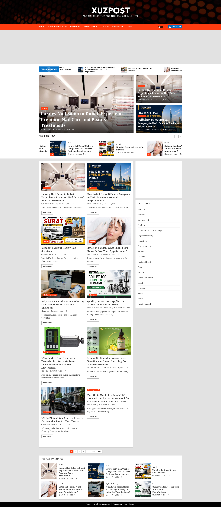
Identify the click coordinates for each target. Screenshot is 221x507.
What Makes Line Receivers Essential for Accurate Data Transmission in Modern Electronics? (58, 362)
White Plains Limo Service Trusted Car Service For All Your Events (62, 419)
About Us (104, 27)
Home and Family (145, 277)
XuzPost (110, 10)
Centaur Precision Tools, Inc (100, 308)
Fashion (44, 108)
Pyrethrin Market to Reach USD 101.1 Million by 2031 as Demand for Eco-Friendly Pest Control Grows (108, 398)
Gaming (141, 267)
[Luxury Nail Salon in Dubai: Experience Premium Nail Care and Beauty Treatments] (63, 177)
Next (99, 451)
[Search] (165, 27)
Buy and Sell (143, 220)
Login (129, 27)
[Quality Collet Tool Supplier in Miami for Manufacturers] (109, 284)
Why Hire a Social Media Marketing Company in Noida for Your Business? (62, 304)
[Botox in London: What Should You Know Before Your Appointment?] (143, 148)
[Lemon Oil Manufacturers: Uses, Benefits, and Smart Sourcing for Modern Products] (109, 341)
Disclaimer (75, 27)
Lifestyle (141, 288)
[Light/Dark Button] (160, 27)
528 (93, 451)
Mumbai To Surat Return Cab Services (119, 148)
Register (177, 27)
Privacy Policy (90, 27)
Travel (107, 144)
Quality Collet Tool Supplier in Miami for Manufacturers (105, 303)
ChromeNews (118, 504)
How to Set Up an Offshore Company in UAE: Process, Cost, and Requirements (159, 123)
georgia (46, 311)
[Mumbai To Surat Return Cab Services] (95, 148)
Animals (141, 209)
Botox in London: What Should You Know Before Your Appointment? (167, 148)
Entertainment (144, 246)
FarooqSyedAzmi (49, 130)
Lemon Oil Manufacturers (99, 368)
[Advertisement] (110, 47)
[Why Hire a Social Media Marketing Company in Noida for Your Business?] (63, 284)
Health (155, 143)
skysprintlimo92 (49, 425)
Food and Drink (144, 262)
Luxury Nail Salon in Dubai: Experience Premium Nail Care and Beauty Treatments (83, 119)
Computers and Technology (54, 352)
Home (41, 27)
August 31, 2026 (64, 130)
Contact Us (117, 27)
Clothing (141, 225)
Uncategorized (93, 390)
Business (141, 116)
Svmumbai (47, 255)
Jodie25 (45, 371)
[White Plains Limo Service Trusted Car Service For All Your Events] (63, 401)
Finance (141, 256)
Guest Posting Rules (57, 27)
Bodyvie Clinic (94, 255)
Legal (140, 283)
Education (142, 241)
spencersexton (145, 130)
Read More (47, 213)
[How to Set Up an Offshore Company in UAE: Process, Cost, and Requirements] (47, 148)
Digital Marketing (50, 295)
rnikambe (92, 405)
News (140, 293)
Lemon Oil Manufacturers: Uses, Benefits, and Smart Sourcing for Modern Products (106, 361)
